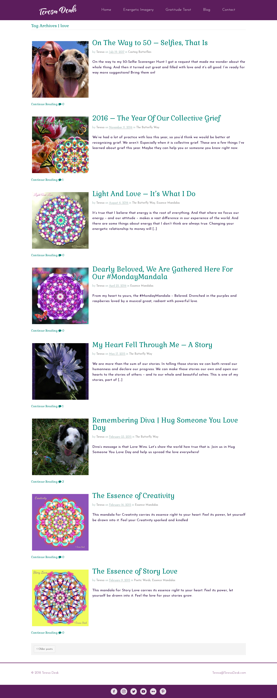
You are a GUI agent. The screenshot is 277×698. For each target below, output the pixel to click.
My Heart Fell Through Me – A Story (152, 345)
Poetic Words (142, 580)
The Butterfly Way (147, 127)
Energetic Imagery (138, 10)
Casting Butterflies (139, 52)
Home (106, 10)
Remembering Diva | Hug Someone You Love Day (165, 424)
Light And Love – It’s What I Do (143, 193)
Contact (228, 10)
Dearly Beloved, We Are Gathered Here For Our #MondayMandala (162, 273)
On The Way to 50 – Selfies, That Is (150, 42)
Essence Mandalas (168, 203)
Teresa (100, 52)
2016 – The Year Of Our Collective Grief (156, 118)
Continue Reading (44, 104)
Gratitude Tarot (178, 10)
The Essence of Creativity (133, 495)
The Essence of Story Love (135, 571)
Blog (206, 10)
